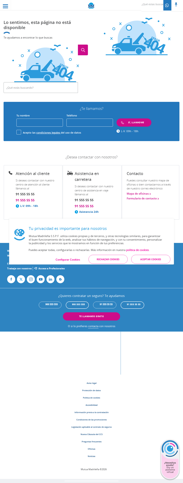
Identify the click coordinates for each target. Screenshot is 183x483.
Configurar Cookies (68, 259)
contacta (93, 326)
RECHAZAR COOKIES (108, 259)
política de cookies (137, 249)
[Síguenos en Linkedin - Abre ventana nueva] (50, 279)
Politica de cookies (91, 397)
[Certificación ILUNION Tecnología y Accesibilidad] (125, 354)
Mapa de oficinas (138, 193)
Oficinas (91, 449)
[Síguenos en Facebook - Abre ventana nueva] (11, 279)
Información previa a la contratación (92, 412)
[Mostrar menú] (5, 5)
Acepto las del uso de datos (52, 132)
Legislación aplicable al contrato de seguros (91, 427)
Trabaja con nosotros (19, 268)
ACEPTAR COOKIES (150, 259)
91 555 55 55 (25, 200)
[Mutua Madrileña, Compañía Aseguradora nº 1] (91, 5)
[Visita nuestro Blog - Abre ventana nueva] (60, 279)
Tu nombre (23, 115)
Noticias (91, 456)
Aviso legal (92, 383)
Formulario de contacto (142, 198)
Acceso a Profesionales (51, 268)
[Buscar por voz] (176, 4)
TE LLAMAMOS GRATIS (91, 316)
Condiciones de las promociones (91, 419)
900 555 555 (78, 304)
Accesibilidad (92, 405)
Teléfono (71, 115)
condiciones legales (48, 132)
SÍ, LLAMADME (136, 122)
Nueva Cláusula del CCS (92, 434)
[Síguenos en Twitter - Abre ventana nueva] (21, 279)
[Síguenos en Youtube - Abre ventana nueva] (41, 279)
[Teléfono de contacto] (167, 5)
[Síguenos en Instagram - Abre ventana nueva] (31, 279)
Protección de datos (91, 390)
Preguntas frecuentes (92, 441)
